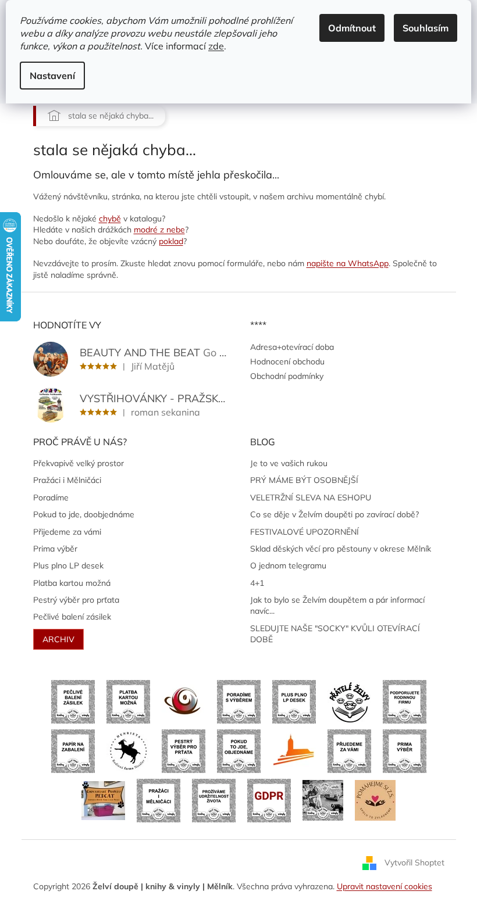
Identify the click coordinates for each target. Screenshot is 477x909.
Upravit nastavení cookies (384, 886)
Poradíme (51, 497)
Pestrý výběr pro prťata (76, 600)
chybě (110, 218)
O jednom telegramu (288, 565)
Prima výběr (55, 548)
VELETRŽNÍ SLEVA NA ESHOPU (310, 497)
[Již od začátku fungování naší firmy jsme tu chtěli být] (158, 800)
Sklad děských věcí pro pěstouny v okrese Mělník (340, 548)
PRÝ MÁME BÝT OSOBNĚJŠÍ (304, 480)
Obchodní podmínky (286, 376)
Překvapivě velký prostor (78, 463)
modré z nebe (159, 229)
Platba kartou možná (72, 583)
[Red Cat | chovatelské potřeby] (103, 800)
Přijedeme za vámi (67, 532)
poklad (171, 241)
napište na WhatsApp (348, 263)
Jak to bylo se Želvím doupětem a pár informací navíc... (337, 605)
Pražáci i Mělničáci (67, 480)
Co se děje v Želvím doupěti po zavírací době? (334, 514)
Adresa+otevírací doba (292, 347)
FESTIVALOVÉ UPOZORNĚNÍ (304, 532)
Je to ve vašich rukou (289, 463)
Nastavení (52, 75)
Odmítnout (352, 28)
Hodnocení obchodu (287, 361)
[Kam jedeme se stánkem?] (322, 800)
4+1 (257, 583)
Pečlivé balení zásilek (72, 616)
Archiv (58, 639)
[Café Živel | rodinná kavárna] (183, 701)
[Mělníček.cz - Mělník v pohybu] (294, 750)
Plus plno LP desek (68, 565)
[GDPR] (269, 800)
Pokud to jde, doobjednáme (83, 514)
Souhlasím (425, 28)
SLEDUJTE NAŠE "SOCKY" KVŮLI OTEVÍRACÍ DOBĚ (335, 634)
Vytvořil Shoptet (414, 862)
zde (216, 46)
